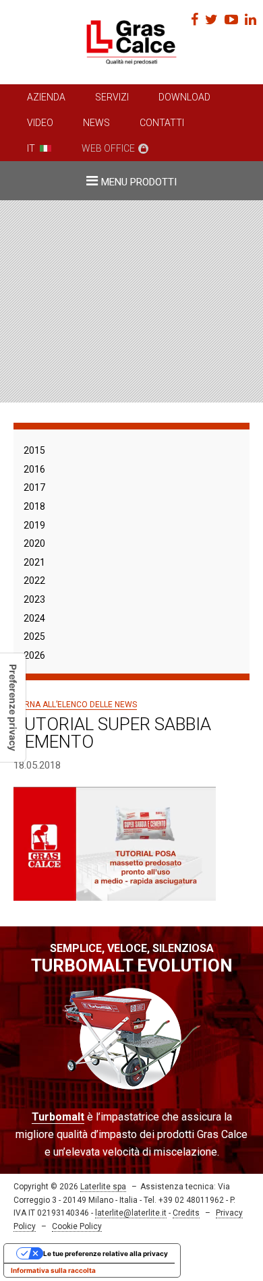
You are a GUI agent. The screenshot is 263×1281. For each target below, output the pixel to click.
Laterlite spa (103, 1186)
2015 (34, 450)
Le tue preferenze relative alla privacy (105, 1253)
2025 (34, 636)
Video (40, 122)
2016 (34, 469)
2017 (34, 487)
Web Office (108, 148)
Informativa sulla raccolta (53, 1270)
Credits (186, 1213)
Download (184, 97)
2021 (34, 562)
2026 (34, 655)
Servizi (112, 97)
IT (31, 148)
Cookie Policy (77, 1226)
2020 (34, 543)
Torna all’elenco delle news (75, 704)
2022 (34, 580)
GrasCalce (131, 42)
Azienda (46, 97)
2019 (34, 525)
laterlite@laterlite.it (131, 1213)
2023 (34, 599)
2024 (34, 618)
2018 (34, 506)
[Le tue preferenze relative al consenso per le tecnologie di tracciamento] (13, 707)
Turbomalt (58, 1116)
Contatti (162, 122)
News (96, 122)
